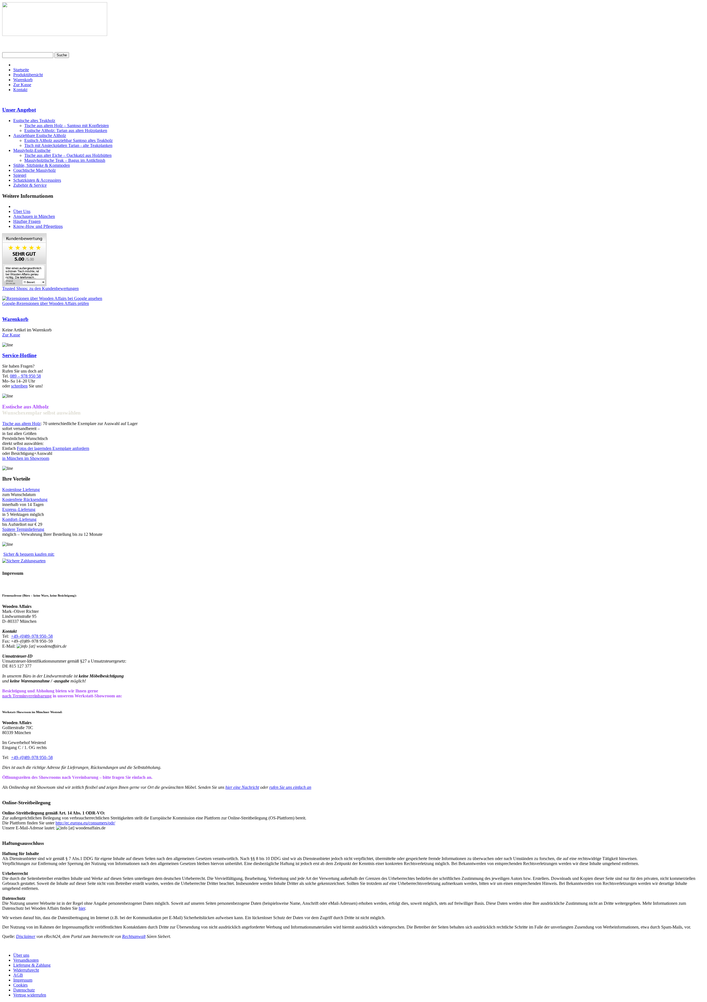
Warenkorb (23, 79)
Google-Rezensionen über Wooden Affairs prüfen (45, 303)
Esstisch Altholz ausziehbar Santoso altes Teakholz (68, 140)
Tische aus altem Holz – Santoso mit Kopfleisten (66, 125)
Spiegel (19, 175)
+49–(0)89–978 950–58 (32, 636)
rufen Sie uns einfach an (290, 787)
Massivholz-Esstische (32, 150)
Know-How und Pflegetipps (38, 226)
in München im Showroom (25, 458)
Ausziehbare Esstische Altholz (39, 135)
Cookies (20, 985)
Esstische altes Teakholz (34, 120)
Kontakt (20, 89)
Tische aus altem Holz (21, 423)
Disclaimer (25, 936)
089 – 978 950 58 (25, 376)
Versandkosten (26, 960)
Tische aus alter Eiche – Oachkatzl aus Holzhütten (68, 155)
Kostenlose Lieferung (21, 489)
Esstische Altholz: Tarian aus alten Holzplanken (65, 130)
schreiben (19, 386)
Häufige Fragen (27, 221)
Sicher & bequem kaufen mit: (28, 554)
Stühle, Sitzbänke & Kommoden (41, 165)
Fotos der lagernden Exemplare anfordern (53, 448)
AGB (18, 975)
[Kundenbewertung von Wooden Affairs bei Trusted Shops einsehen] (24, 284)
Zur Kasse (22, 84)
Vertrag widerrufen (29, 995)
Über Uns (21, 211)
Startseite (21, 69)
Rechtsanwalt (134, 936)
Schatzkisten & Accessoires (37, 180)
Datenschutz (24, 990)
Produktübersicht (28, 74)
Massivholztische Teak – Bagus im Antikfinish (64, 160)
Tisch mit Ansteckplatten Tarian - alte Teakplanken (68, 145)
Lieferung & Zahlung (32, 965)
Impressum (22, 980)
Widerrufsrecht (26, 970)
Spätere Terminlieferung (23, 529)
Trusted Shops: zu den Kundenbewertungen (40, 288)
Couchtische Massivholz (34, 170)
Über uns (21, 955)
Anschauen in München (34, 216)
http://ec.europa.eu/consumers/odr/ (85, 823)
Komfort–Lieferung (19, 519)
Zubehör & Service (30, 185)
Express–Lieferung (18, 509)
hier (82, 908)
